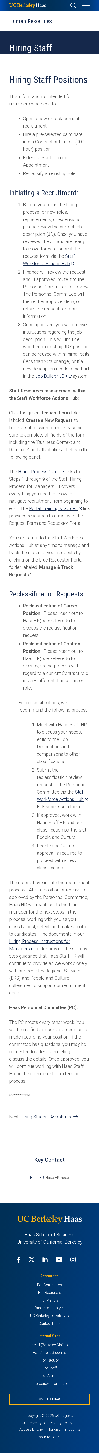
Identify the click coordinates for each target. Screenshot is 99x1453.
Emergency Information (49, 1383)
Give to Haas (49, 1399)
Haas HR (37, 1177)
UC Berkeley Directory (49, 1316)
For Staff (49, 1368)
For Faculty (50, 1360)
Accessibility (31, 1429)
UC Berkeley (33, 1423)
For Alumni (49, 1376)
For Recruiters (49, 1292)
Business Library (49, 1308)
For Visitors (49, 1300)
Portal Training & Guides (55, 508)
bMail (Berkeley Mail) (49, 1345)
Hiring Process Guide (41, 471)
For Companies (49, 1285)
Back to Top (48, 1437)
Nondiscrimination (63, 1429)
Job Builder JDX (53, 376)
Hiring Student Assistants (45, 1117)
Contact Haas (49, 1323)
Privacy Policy (61, 1423)
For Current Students (49, 1352)
